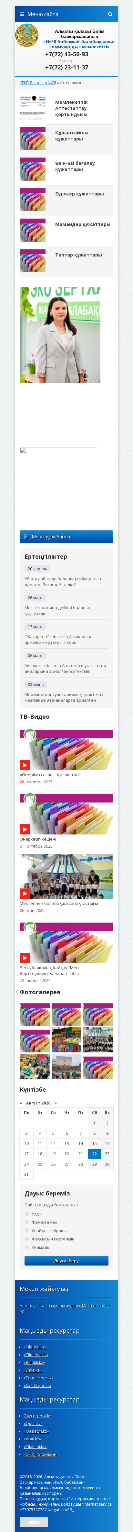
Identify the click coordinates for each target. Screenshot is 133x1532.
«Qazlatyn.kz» (36, 1431)
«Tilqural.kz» (35, 1347)
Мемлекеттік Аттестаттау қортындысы (71, 108)
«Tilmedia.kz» (36, 1354)
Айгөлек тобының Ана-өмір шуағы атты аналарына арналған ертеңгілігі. (65, 668)
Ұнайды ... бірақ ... (49, 1230)
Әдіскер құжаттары (79, 194)
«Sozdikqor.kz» (37, 1385)
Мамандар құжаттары (82, 224)
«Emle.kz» (32, 1370)
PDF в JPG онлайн (40, 1454)
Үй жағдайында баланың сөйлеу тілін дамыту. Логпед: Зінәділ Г (63, 581)
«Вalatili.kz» (34, 1362)
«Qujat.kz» (33, 1423)
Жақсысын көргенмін (53, 1239)
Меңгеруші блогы (51, 537)
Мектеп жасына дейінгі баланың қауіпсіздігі (58, 610)
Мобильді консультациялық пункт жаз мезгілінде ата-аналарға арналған (64, 697)
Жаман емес (44, 1222)
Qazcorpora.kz (37, 1416)
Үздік (37, 1214)
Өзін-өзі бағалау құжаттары (75, 166)
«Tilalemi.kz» (35, 1446)
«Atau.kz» (32, 1439)
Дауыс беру (66, 1260)
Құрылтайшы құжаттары (71, 136)
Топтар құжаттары (78, 255)
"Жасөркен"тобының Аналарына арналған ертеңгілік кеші (59, 639)
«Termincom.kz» (39, 1378)
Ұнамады (41, 1247)
